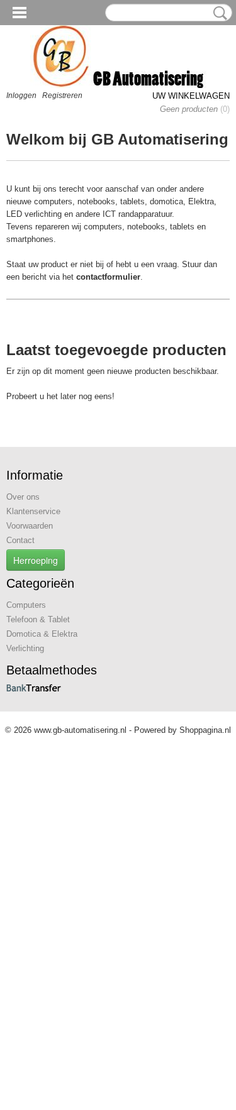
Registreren (62, 95)
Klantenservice (33, 511)
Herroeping (35, 560)
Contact (20, 540)
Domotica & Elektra (41, 634)
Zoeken (217, 13)
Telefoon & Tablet (38, 619)
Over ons (23, 497)
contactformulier (108, 277)
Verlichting (25, 648)
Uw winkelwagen (191, 96)
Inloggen (21, 95)
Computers (26, 605)
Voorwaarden (29, 525)
